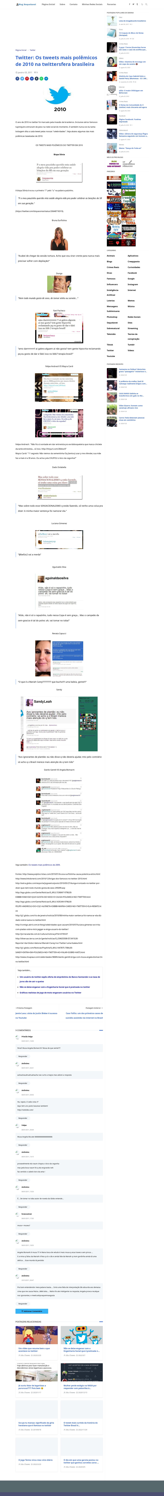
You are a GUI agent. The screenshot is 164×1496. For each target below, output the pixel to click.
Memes (121, 145)
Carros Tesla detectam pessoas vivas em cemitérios (131, 419)
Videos (121, 58)
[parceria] (128, 177)
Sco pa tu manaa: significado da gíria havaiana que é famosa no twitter (36, 1424)
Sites (120, 17)
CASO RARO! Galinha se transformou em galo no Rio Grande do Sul (131, 395)
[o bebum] (114, 185)
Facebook (122, 116)
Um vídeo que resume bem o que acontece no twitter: (34, 1349)
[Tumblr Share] (37, 79)
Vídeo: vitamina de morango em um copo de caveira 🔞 (132, 63)
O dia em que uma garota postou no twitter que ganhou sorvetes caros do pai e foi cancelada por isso (82, 1463)
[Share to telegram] (46, 79)
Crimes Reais (123, 44)
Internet (121, 87)
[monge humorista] (114, 177)
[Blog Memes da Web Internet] (114, 163)
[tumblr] (137, 4)
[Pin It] (27, 79)
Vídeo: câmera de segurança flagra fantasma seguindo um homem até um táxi (133, 136)
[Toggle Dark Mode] (142, 4)
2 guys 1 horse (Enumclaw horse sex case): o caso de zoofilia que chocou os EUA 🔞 (132, 49)
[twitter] (133, 4)
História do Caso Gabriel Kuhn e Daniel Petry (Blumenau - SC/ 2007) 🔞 (133, 78)
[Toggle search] (146, 4)
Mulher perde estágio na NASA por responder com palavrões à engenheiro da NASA (80, 1388)
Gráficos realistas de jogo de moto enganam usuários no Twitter (50, 992)
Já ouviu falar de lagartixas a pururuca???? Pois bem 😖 (32, 1387)
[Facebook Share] (17, 79)
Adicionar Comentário (33, 1311)
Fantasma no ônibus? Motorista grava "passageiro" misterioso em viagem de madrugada (133, 371)
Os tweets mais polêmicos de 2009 (44, 865)
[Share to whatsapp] (41, 79)
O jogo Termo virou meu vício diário (35, 1460)
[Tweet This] (22, 79)
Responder (22, 1056)
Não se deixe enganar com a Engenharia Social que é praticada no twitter (55, 987)
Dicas (121, 29)
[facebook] (129, 4)
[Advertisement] (59, 28)
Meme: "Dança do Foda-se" (130, 148)
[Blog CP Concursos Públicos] (129, 163)
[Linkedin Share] (32, 79)
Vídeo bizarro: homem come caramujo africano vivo (131, 406)
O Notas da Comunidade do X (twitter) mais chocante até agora (133, 106)
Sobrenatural (123, 130)
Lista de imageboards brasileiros (132, 21)
